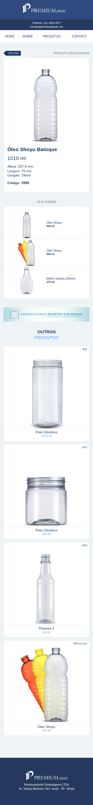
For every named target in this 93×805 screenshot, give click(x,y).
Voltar (13, 53)
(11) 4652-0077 (52, 22)
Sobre (27, 36)
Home (9, 36)
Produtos (51, 36)
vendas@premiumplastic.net (46, 26)
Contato (79, 36)
